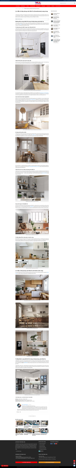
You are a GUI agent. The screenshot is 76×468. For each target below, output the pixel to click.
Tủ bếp (22, 8)
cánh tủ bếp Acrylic (32, 99)
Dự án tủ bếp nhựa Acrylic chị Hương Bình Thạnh (56, 36)
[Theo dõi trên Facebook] (50, 443)
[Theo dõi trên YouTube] (56, 443)
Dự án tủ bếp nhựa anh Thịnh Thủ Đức (56, 25)
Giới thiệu (65, 0)
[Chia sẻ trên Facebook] (29, 416)
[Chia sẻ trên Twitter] (30, 416)
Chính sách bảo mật (42, 446)
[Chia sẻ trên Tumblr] (35, 416)
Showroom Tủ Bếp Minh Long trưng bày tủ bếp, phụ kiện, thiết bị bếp (56, 22)
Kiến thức (20, 8)
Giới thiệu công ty (18, 451)
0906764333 (25, 362)
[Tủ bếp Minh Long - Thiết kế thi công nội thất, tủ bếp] (38, 3)
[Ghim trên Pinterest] (33, 416)
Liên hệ (74, 0)
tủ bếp (21, 24)
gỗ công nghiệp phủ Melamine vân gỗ (34, 166)
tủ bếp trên (31, 206)
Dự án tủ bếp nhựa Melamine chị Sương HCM (56, 32)
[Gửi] (74, 3)
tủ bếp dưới (34, 134)
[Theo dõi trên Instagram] (51, 443)
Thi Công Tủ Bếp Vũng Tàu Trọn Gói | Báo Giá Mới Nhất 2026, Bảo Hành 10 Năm (56, 40)
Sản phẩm (72, 0)
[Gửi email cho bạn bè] (32, 416)
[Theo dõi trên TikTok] (53, 443)
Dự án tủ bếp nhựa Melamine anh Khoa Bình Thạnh (56, 17)
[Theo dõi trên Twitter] (54, 443)
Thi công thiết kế (68, 0)
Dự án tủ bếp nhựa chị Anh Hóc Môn (56, 28)
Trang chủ (16, 8)
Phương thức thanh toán (42, 449)
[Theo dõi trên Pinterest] (55, 443)
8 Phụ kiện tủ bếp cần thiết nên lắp (56, 14)
